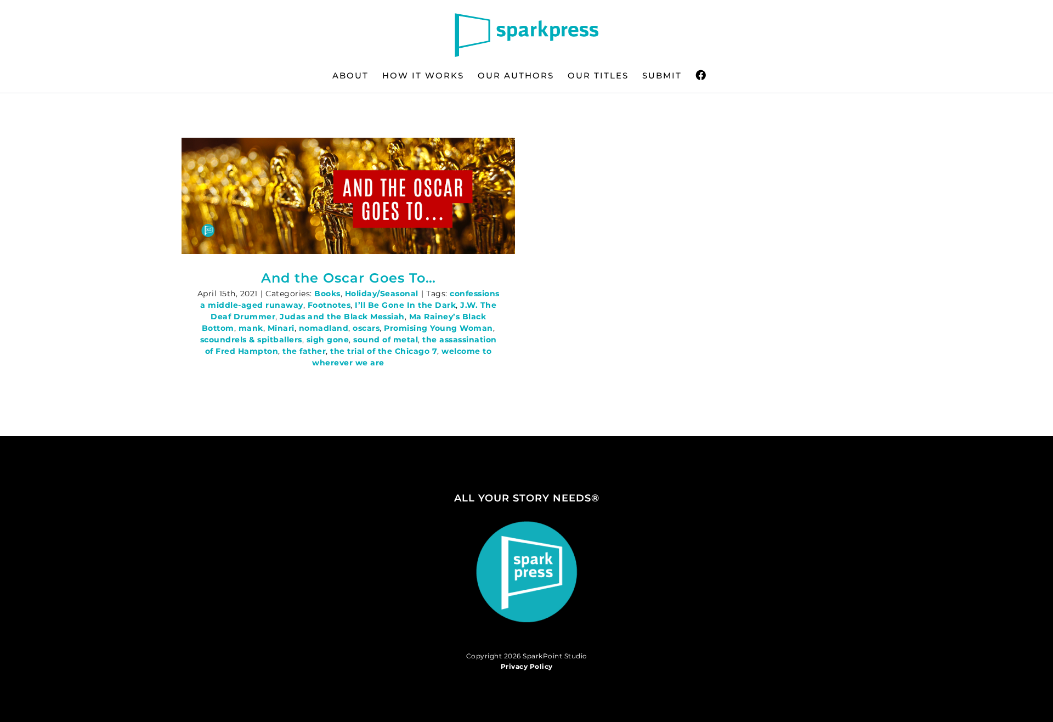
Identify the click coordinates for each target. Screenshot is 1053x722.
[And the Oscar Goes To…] (348, 196)
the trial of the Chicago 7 (383, 351)
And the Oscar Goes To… (348, 278)
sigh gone (328, 340)
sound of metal (385, 340)
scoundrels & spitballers (251, 340)
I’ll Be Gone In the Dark (405, 305)
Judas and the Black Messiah (342, 316)
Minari (281, 328)
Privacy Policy (527, 666)
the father (304, 351)
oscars (366, 328)
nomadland (324, 328)
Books (327, 293)
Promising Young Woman (438, 328)
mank (251, 328)
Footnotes (329, 305)
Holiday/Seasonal (381, 293)
